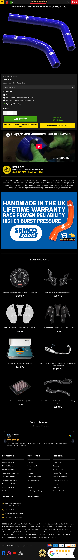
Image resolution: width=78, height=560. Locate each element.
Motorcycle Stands (8, 469)
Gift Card (5, 491)
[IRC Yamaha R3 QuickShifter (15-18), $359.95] (20, 349)
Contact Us (57, 462)
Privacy (55, 484)
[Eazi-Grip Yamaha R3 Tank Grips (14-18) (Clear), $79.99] (20, 313)
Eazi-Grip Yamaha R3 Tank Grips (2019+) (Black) (58, 327)
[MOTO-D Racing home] (39, 2)
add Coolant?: (8, 91)
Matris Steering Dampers (11, 473)
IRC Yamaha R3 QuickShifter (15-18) (20, 363)
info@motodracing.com (13, 517)
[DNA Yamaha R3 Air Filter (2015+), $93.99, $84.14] (20, 387)
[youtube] (14, 553)
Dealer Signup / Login (35, 491)
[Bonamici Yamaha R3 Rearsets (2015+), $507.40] (57, 278)
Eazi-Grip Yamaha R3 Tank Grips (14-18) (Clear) (19, 327)
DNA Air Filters (7, 466)
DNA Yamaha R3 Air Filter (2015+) (20, 401)
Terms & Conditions (60, 491)
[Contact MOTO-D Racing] (68, 2)
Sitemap (56, 487)
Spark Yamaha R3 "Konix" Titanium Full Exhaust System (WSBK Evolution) (58, 364)
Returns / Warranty (60, 473)
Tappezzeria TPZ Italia (10, 484)
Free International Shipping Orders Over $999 (20, 125)
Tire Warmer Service (60, 476)
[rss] (20, 553)
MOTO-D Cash (58, 469)
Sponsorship (32, 484)
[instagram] (9, 553)
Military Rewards (33, 480)
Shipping (56, 466)
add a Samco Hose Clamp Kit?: (14, 83)
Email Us (32, 172)
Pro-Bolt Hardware (8, 476)
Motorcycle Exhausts (9, 480)
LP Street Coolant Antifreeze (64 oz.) (19, 97)
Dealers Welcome (48, 537)
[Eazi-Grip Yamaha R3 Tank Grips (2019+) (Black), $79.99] (57, 313)
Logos (30, 487)
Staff (29, 469)
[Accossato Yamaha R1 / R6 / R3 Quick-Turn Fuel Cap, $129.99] (20, 278)
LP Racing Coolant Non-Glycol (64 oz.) (20, 100)
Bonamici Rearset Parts (61, 480)
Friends (30, 473)
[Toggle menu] (2, 2)
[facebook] (3, 553)
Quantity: (6, 108)
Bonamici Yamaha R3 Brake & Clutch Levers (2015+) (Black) (58, 402)
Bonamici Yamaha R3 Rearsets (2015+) (57, 292)
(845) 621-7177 (19, 172)
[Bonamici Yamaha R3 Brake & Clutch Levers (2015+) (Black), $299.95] (57, 387)
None (8, 95)
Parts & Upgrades (8, 462)
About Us (31, 462)
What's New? (32, 466)
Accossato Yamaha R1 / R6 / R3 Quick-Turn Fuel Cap (20, 292)
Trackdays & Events (34, 476)
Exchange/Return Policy (57, 125)
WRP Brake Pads (8, 487)
